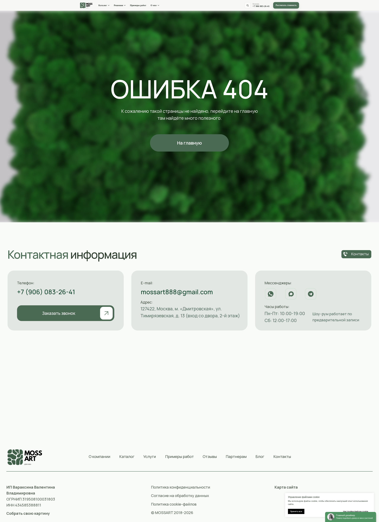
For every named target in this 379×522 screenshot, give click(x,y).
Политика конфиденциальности (180, 487)
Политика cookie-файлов (173, 504)
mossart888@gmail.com (177, 292)
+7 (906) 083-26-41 (46, 292)
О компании (99, 456)
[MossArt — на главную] (86, 5)
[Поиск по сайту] (247, 5)
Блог (260, 456)
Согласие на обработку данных (180, 495)
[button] (65, 313)
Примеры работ (138, 5)
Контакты (282, 456)
